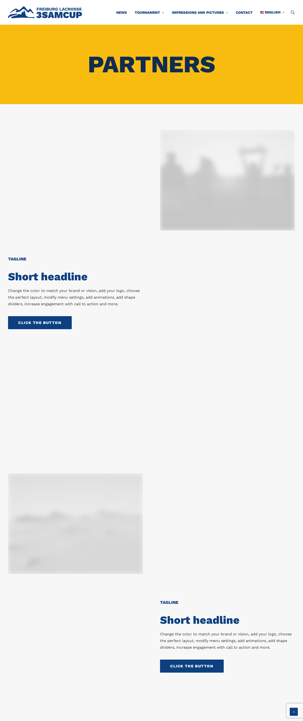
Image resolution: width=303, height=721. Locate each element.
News (121, 12)
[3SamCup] (45, 12)
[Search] (293, 12)
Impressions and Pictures (198, 12)
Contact (244, 12)
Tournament (147, 12)
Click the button (40, 322)
